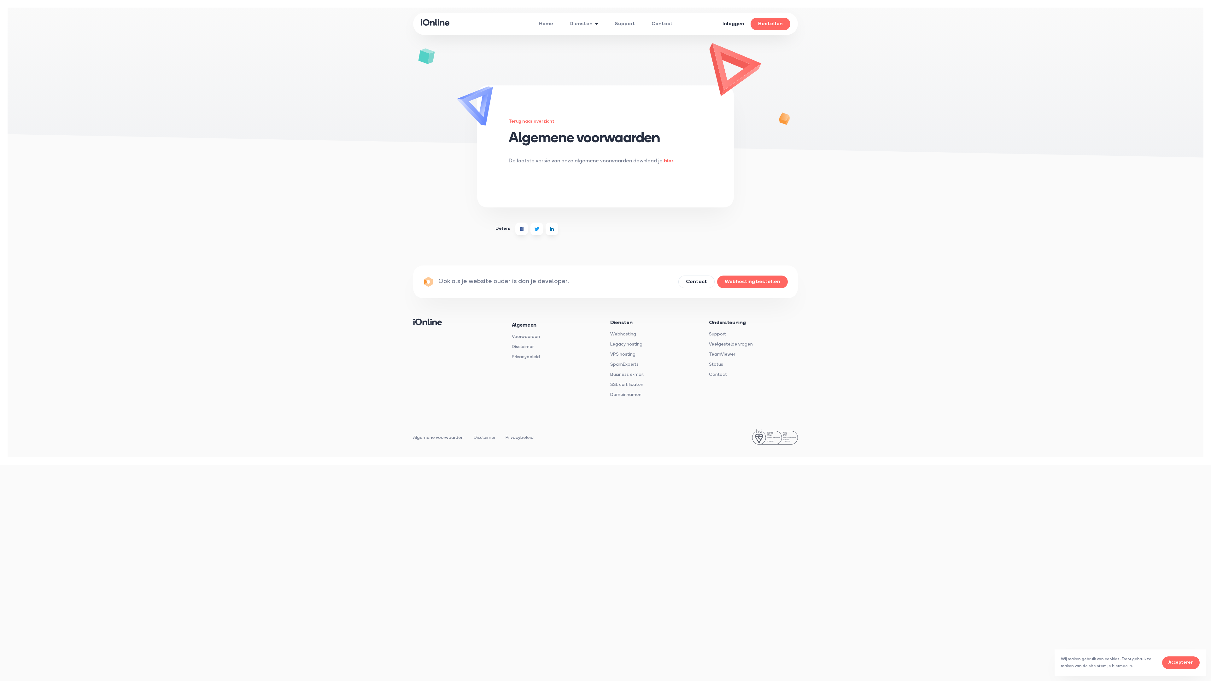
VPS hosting (622, 354)
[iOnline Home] (438, 24)
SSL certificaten (626, 384)
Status (716, 364)
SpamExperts (624, 364)
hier (668, 161)
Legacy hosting (626, 344)
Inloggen (733, 23)
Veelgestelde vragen (731, 344)
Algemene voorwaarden (438, 437)
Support (717, 334)
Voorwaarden (526, 337)
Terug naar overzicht (531, 121)
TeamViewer (722, 354)
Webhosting (623, 334)
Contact (718, 374)
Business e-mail (626, 374)
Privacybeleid (526, 357)
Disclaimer (523, 347)
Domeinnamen (625, 395)
